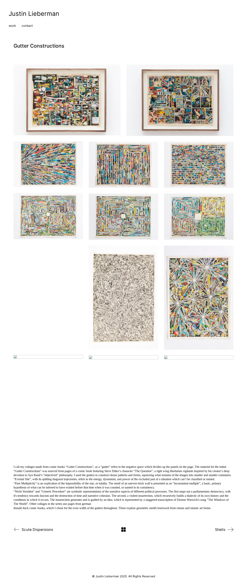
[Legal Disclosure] (123, 564)
